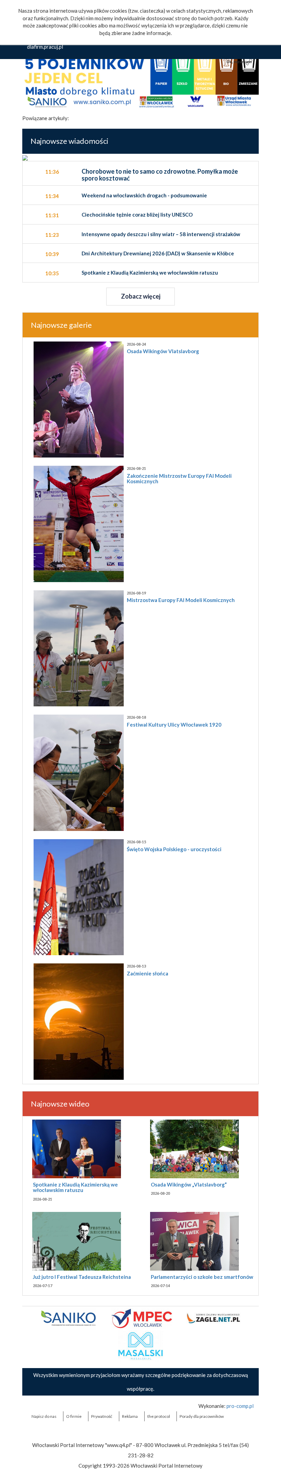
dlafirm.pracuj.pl (45, 47)
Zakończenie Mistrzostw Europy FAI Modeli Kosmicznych (179, 479)
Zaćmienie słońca (147, 973)
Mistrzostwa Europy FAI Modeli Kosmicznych (181, 600)
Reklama (130, 1416)
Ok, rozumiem (239, 62)
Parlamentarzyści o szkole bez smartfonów (202, 1277)
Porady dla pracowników (202, 1416)
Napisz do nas (44, 1416)
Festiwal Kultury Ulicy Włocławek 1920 (174, 724)
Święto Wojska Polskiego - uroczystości (174, 849)
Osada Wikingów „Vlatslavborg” (189, 1184)
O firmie (74, 1416)
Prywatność (101, 1416)
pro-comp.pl (240, 1406)
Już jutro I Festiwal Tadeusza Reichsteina (82, 1277)
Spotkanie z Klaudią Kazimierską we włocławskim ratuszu (75, 1187)
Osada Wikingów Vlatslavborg (163, 351)
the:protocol (158, 1416)
